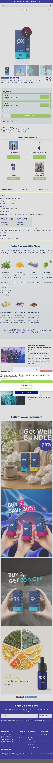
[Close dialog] (37, 369)
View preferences (26, 385)
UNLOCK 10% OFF (26, 392)
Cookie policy (23, 388)
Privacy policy (29, 388)
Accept (26, 381)
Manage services (4, 378)
